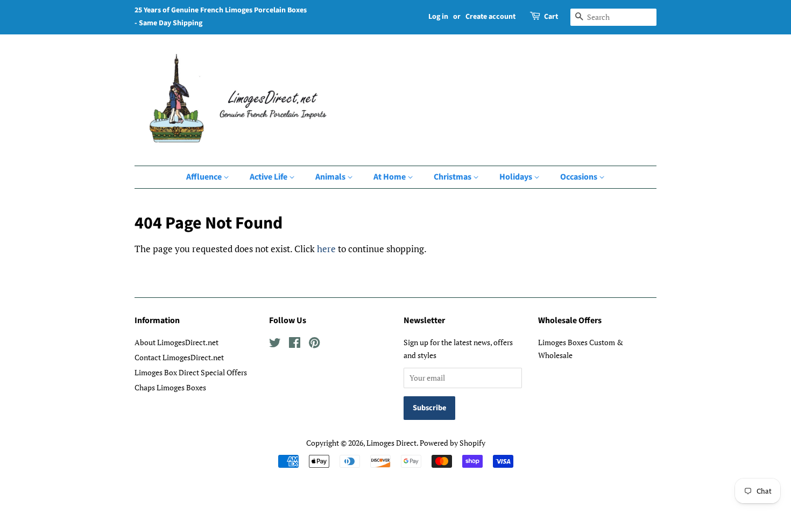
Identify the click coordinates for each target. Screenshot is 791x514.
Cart (551, 16)
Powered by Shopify (452, 443)
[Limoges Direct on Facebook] (294, 344)
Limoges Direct (391, 443)
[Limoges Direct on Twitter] (275, 344)
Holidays (516, 177)
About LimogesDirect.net (176, 342)
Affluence (204, 177)
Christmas (453, 177)
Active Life (269, 177)
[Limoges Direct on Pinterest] (314, 344)
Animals (331, 177)
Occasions (579, 177)
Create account (490, 16)
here (326, 248)
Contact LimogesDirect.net (179, 357)
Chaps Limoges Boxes (170, 387)
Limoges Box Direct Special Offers (191, 372)
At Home (390, 177)
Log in (438, 16)
